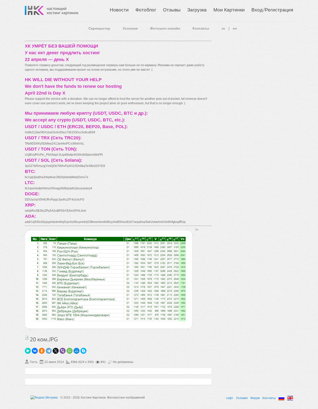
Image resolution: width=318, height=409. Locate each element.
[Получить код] (27, 338)
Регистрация (279, 9)
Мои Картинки (229, 9)
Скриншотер (99, 28)
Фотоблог (145, 9)
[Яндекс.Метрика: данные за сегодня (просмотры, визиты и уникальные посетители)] (44, 397)
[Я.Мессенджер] (28, 351)
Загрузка (197, 9)
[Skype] (83, 351)
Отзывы (172, 9)
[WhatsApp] (70, 351)
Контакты (201, 28)
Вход (257, 9)
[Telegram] (49, 351)
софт (229, 398)
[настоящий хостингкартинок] (63, 10)
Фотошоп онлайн (165, 28)
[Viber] (63, 351)
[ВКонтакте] (35, 351)
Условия (130, 28)
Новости (119, 9)
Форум (255, 398)
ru (223, 28)
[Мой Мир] (77, 351)
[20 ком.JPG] (108, 320)
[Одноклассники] (42, 351)
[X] (56, 351)
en (235, 28)
